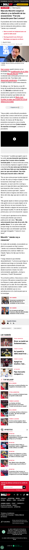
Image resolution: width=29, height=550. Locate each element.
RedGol (15, 505)
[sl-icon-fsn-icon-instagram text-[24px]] (17, 495)
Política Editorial (19, 515)
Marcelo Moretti (12, 73)
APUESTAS (17, 507)
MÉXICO (9, 500)
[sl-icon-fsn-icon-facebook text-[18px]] (14, 495)
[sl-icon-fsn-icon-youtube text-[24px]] (27, 495)
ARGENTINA (11, 498)
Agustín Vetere (7, 42)
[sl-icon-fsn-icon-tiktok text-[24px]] (24, 495)
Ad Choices (4, 516)
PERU (14, 500)
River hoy (16, 1)
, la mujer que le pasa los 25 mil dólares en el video (14, 99)
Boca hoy (10, 1)
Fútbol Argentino (16, 8)
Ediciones (3, 498)
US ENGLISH (20, 500)
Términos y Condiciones (21, 490)
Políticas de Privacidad (7, 515)
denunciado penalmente (9, 80)
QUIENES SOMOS (5, 503)
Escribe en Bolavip (6, 505)
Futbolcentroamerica (7, 507)
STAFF (13, 503)
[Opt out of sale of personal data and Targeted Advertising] (2, 547)
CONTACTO (20, 503)
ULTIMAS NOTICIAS (15, 5)
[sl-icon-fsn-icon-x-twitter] (21, 495)
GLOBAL (3, 500)
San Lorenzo (5, 69)
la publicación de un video (19, 71)
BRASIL (18, 498)
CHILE (23, 498)
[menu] (1, 4)
